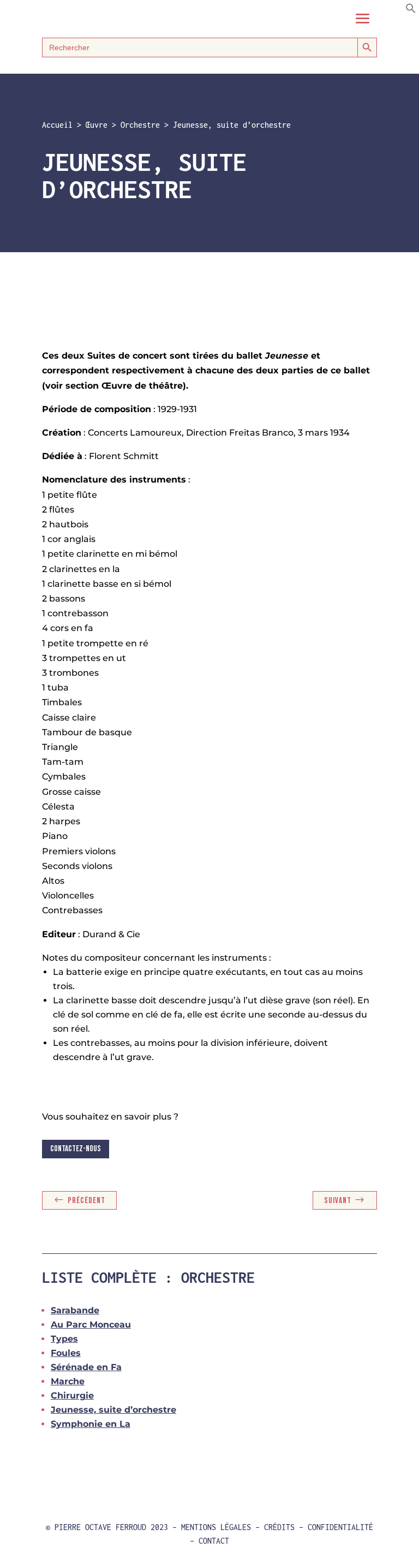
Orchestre (140, 124)
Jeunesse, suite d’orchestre (113, 1410)
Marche (68, 1381)
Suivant (337, 1200)
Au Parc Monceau (91, 1324)
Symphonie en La (90, 1424)
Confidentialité (340, 1527)
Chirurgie (72, 1395)
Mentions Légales (216, 1527)
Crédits (279, 1527)
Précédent (86, 1200)
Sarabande (75, 1310)
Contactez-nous (75, 1149)
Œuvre (96, 124)
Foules (66, 1353)
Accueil (57, 124)
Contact (214, 1540)
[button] (410, 10)
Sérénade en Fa (86, 1367)
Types (64, 1339)
